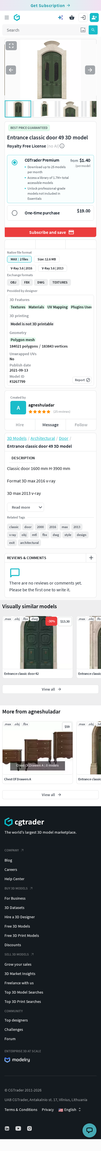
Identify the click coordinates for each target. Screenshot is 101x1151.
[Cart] (71, 17)
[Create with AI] (60, 17)
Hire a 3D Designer (19, 916)
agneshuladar (41, 405)
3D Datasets (14, 907)
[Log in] (83, 17)
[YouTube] (19, 1128)
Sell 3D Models (16, 954)
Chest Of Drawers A (17, 779)
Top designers (16, 1020)
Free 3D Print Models (21, 935)
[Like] (20, 244)
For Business (15, 898)
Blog (8, 860)
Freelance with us (19, 982)
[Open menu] (6, 17)
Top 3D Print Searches (22, 1001)
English (67, 1110)
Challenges (13, 1029)
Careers (10, 869)
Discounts (12, 944)
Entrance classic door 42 (21, 673)
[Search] (93, 29)
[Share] (81, 244)
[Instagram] (30, 1128)
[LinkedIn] (7, 1128)
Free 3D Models (17, 926)
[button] (83, 29)
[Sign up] (94, 17)
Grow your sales (17, 964)
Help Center (14, 878)
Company (11, 850)
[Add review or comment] (91, 557)
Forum (10, 1038)
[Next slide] (90, 69)
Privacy (48, 1109)
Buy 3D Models (16, 888)
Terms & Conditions (20, 1109)
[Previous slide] (11, 69)
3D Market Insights (19, 973)
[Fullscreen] (11, 45)
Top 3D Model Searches (23, 992)
